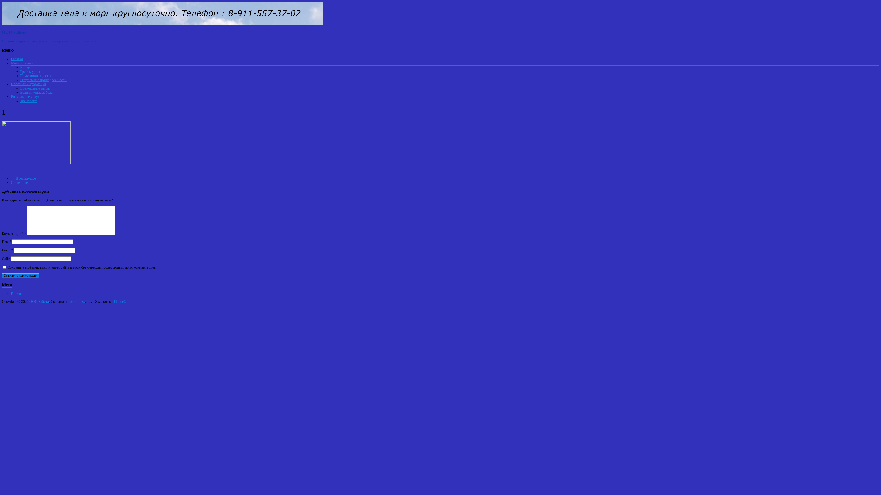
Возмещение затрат (35, 88)
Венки (25, 67)
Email (7, 250)
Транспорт (28, 101)
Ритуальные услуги (26, 97)
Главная (17, 59)
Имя (6, 242)
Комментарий (14, 234)
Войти (16, 294)
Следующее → (22, 182)
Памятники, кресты (35, 76)
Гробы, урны (30, 72)
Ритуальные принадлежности (43, 80)
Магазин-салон (23, 63)
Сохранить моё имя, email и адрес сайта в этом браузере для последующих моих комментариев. (82, 267)
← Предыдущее (23, 178)
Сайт (6, 259)
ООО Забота (14, 32)
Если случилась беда (36, 92)
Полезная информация (28, 84)
